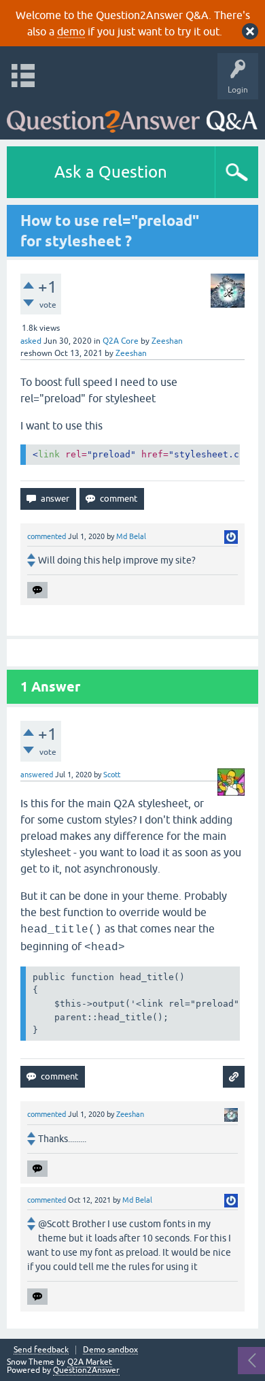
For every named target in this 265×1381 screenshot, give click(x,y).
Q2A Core (121, 341)
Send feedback (41, 1350)
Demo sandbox (110, 1350)
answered (36, 774)
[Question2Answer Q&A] (132, 116)
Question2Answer (86, 1370)
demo (71, 31)
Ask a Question (110, 172)
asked (30, 341)
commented (46, 536)
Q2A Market (89, 1362)
